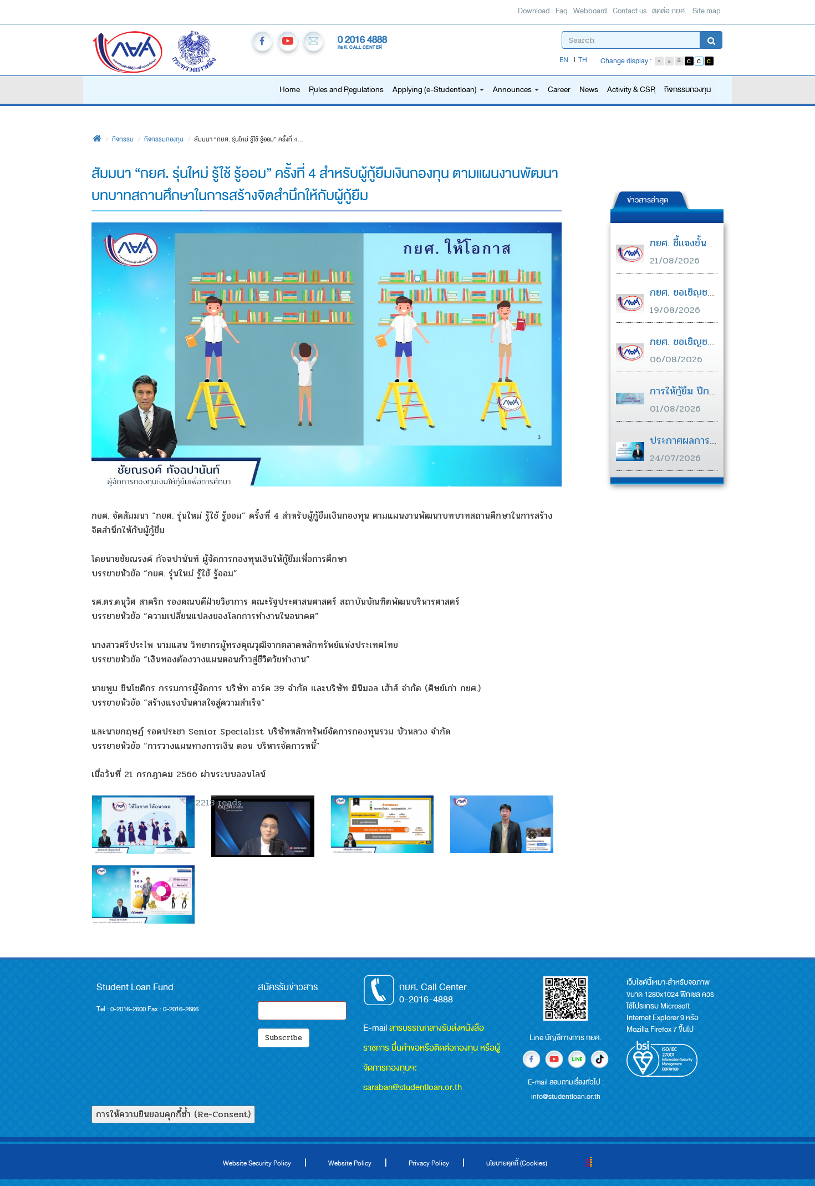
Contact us (629, 11)
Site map (706, 11)
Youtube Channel (287, 42)
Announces (513, 89)
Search (711, 40)
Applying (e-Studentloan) (435, 89)
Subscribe (283, 1037)
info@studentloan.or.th (313, 42)
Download (534, 11)
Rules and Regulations (346, 89)
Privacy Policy (429, 1163)
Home (289, 89)
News (588, 89)
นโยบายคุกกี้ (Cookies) (516, 1163)
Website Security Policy (257, 1163)
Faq (562, 11)
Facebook (262, 42)
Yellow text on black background (709, 61)
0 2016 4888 (362, 39)
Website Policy (349, 1163)
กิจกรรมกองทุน (687, 89)
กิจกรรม (123, 139)
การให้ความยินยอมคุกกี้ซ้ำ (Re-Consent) (173, 1114)
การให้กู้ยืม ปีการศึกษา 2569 (709, 391)
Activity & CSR (631, 89)
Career (559, 89)
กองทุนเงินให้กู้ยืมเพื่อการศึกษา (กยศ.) (127, 53)
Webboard (590, 11)
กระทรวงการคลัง (208, 53)
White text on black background (689, 61)
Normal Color (699, 61)
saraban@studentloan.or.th (412, 1087)
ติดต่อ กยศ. (669, 11)
